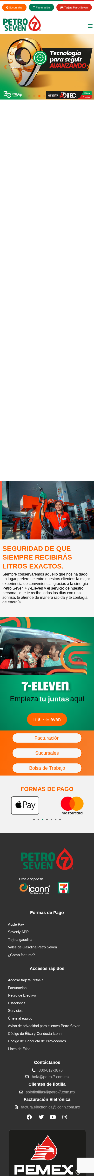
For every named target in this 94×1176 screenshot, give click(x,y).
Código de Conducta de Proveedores (37, 1049)
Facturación (17, 996)
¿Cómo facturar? (21, 963)
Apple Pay (16, 932)
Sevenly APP (18, 940)
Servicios (15, 1018)
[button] (90, 26)
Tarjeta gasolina (20, 947)
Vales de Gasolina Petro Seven (32, 955)
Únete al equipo (20, 1026)
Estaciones (17, 1011)
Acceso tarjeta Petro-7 (25, 988)
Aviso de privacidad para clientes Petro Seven (44, 1034)
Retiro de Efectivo (22, 1003)
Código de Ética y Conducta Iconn (34, 1041)
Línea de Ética (19, 1057)
